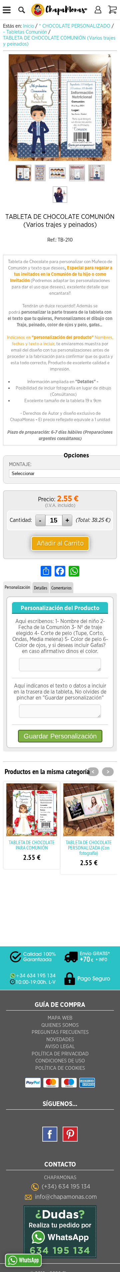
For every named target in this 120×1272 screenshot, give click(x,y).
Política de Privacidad (60, 1053)
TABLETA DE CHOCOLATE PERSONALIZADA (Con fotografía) (89, 847)
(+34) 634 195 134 (66, 1187)
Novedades (60, 1039)
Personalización (17, 587)
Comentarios (61, 588)
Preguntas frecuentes (60, 1032)
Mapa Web (60, 1018)
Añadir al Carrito (60, 543)
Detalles (40, 588)
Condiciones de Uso (60, 1060)
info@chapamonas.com (66, 1197)
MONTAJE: (20, 464)
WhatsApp (29, 1260)
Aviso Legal (60, 1046)
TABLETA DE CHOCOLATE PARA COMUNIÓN (32, 845)
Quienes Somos (60, 1025)
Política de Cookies (60, 1068)
